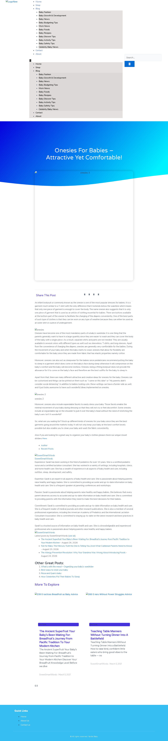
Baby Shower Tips (47, 36)
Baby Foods (44, 29)
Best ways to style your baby (54, 569)
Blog (38, 8)
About (38, 54)
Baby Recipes (45, 33)
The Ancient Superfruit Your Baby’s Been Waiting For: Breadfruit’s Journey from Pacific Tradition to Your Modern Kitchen (57, 639)
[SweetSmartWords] (45, 455)
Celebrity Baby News (48, 47)
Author (44, 445)
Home (38, 63)
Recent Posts (47, 448)
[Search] (130, 64)
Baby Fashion (45, 12)
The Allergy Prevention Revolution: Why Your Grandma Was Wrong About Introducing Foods (83, 552)
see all (72, 535)
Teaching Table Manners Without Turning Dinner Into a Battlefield (109, 635)
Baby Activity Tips (47, 40)
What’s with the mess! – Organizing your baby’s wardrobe (67, 566)
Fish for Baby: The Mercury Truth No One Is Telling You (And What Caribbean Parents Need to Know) (86, 545)
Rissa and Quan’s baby (51, 573)
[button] (76, 60)
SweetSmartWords (44, 458)
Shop (38, 67)
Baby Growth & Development (52, 15)
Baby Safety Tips (47, 43)
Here (44, 438)
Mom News (44, 26)
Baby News (44, 19)
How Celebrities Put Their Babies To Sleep (60, 576)
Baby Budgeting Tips (48, 22)
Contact (39, 112)
